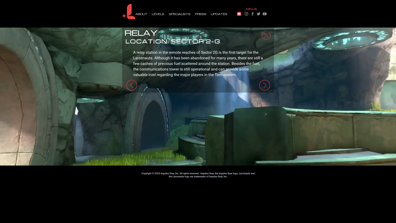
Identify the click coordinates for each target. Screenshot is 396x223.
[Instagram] (246, 13)
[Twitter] (258, 13)
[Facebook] (252, 13)
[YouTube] (264, 13)
